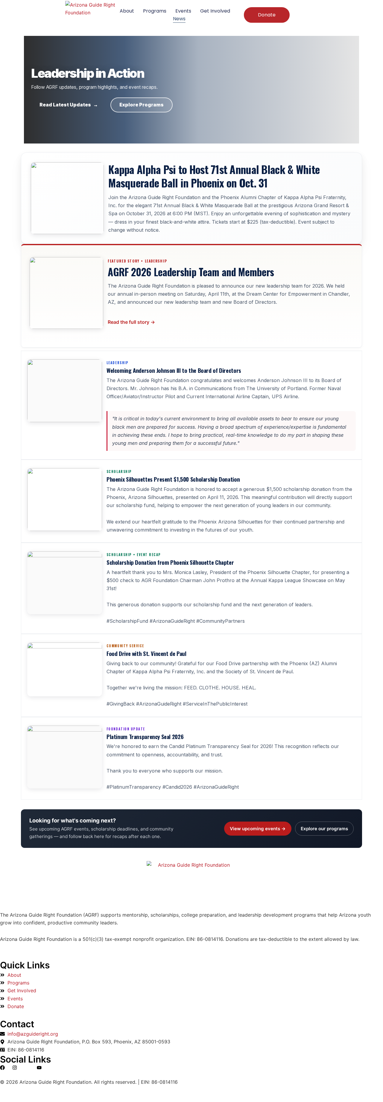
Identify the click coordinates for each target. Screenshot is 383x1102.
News (179, 18)
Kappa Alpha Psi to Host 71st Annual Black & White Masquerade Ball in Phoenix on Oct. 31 (214, 175)
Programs (154, 10)
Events (183, 10)
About (127, 10)
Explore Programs (141, 105)
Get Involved (215, 10)
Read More (131, 322)
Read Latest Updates (68, 105)
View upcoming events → (258, 828)
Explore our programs (324, 828)
